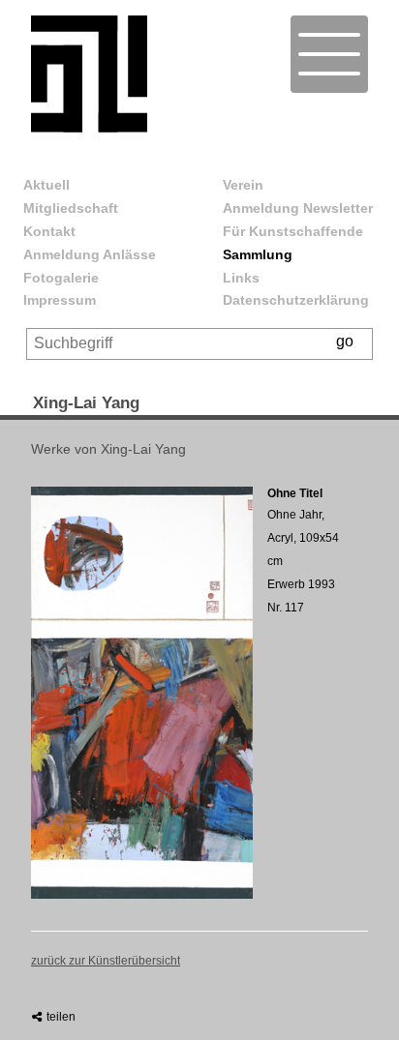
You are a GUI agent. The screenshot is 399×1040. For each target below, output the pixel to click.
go (344, 341)
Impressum (59, 300)
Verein (243, 185)
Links (241, 277)
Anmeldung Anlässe (89, 254)
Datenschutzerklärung (296, 300)
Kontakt (49, 231)
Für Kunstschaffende (293, 231)
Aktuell (46, 185)
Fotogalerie (61, 277)
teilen (60, 1017)
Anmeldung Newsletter (298, 208)
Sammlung (257, 254)
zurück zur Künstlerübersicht (105, 960)
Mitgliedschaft (70, 208)
